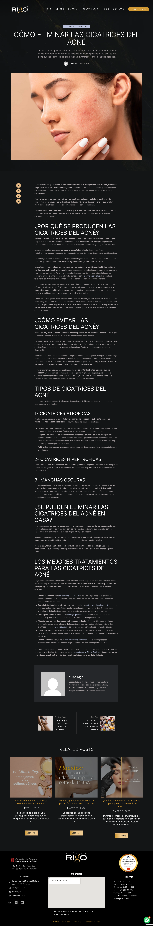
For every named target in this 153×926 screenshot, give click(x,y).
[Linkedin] (22, 902)
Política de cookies (92, 922)
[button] (78, 9)
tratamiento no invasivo (69, 596)
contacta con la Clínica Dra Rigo (87, 652)
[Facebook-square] (16, 902)
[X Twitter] (18, 191)
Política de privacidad (61, 922)
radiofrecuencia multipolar (76, 640)
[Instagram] (10, 902)
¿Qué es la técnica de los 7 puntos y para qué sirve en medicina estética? (121, 803)
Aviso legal (78, 922)
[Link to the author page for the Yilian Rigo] (66, 63)
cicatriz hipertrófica (92, 276)
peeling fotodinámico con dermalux (99, 605)
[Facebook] (18, 185)
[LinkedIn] (18, 196)
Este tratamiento (61, 627)
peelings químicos (74, 615)
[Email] (18, 201)
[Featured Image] (31, 777)
